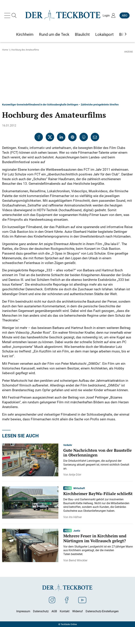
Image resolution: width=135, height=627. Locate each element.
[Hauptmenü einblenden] (8, 15)
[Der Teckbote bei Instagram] (52, 600)
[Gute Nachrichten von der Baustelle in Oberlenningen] (30, 460)
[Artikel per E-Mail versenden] (95, 137)
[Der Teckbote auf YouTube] (82, 600)
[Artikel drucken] (83, 137)
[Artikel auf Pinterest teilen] (72, 137)
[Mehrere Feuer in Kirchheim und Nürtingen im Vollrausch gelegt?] (30, 545)
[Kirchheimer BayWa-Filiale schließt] (30, 502)
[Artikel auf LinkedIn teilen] (61, 137)
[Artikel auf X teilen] (50, 137)
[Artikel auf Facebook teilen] (38, 137)
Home (5, 49)
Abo (124, 15)
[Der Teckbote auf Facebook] (66, 600)
